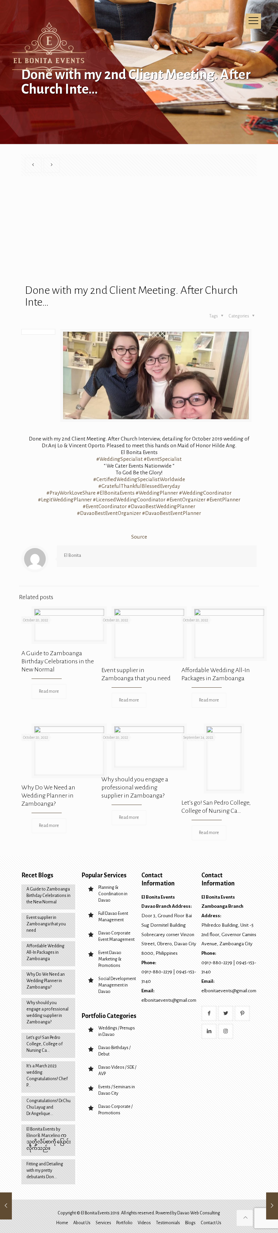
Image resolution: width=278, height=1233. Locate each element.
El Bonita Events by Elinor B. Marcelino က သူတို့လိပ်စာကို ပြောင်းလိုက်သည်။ (48, 1139)
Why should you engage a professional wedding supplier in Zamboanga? (134, 787)
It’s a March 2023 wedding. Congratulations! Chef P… (47, 1076)
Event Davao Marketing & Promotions (109, 959)
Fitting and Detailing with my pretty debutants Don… (44, 1170)
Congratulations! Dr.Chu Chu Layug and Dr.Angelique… (48, 1107)
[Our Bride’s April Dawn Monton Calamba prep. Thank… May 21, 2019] (6, 1205)
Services (103, 1222)
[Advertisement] (141, 233)
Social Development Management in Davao (117, 985)
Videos (144, 1222)
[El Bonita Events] (50, 49)
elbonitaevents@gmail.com (168, 1000)
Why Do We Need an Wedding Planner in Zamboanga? (48, 795)
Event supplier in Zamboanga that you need (46, 924)
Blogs (190, 1222)
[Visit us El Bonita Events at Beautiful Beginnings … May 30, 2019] (272, 1205)
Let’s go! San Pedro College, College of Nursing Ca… (44, 1044)
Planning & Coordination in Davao (112, 894)
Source (139, 537)
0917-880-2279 (156, 971)
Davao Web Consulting (198, 1213)
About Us (82, 1222)
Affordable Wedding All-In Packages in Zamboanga (45, 952)
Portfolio (124, 1222)
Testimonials (168, 1222)
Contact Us (211, 1222)
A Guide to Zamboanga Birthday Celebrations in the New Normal (57, 661)
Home (62, 1222)
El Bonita (72, 555)
